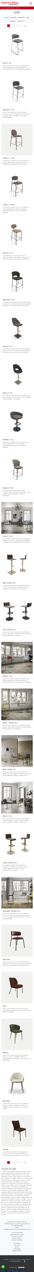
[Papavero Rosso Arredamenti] (9, 3)
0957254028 (18, 1226)
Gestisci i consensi (20, 1271)
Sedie (17, 8)
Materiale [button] (22, 17)
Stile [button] (28, 17)
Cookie (9, 1271)
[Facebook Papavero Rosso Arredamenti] (23, 1261)
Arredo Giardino (17, 1240)
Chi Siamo (17, 1243)
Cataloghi (17, 1249)
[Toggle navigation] (30, 3)
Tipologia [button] (12, 21)
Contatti (17, 1245)
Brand (17, 1247)
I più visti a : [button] (21, 21)
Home (2, 8)
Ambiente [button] (14, 17)
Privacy (3, 1271)
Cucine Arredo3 (17, 1232)
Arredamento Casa (10, 8)
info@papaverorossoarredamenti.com (17, 1229)
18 (25, 26)
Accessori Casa (17, 1236)
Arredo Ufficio (17, 1238)
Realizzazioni (17, 1251)
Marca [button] (7, 17)
